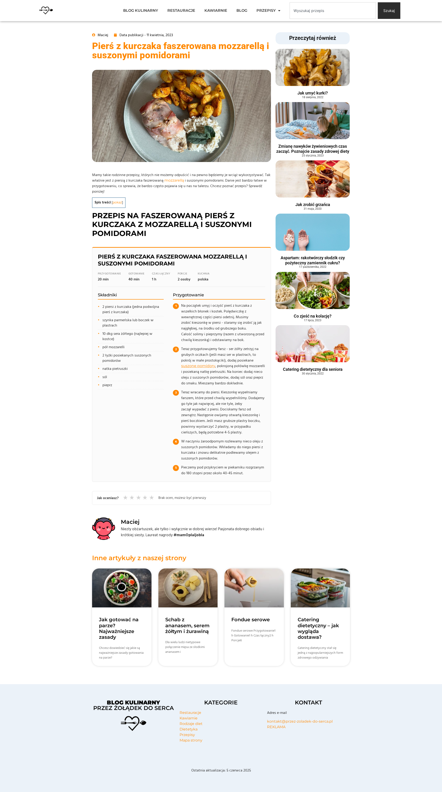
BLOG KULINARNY (140, 10)
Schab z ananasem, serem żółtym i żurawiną (187, 625)
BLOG (241, 10)
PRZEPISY (266, 10)
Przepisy (187, 735)
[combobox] (333, 10)
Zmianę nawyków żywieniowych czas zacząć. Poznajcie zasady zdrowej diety (312, 149)
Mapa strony (191, 740)
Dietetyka (189, 729)
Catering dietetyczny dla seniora (313, 369)
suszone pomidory (198, 366)
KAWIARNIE (215, 10)
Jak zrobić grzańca (312, 204)
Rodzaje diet (191, 723)
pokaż (117, 202)
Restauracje (190, 712)
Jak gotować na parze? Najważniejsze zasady (119, 628)
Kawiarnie (189, 718)
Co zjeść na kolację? (313, 316)
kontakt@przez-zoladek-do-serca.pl (300, 721)
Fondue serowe (250, 619)
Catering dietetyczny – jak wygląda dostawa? (318, 628)
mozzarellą (174, 180)
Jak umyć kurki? (312, 93)
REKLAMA (276, 727)
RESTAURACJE (181, 10)
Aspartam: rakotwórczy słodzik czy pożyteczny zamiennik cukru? (313, 260)
